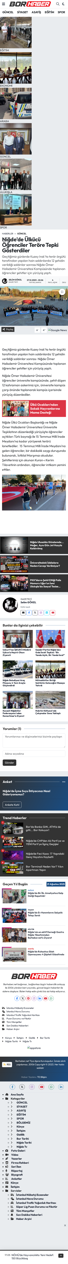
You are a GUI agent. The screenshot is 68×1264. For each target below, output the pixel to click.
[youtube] (41, 1087)
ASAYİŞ (36, 12)
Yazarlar (16, 1158)
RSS (8, 1064)
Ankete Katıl (12, 804)
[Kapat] (66, 1225)
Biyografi (17, 1174)
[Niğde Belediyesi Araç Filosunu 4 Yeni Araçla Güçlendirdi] (18, 669)
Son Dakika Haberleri (17, 1025)
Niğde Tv (27, 1041)
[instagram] (32, 1087)
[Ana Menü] (3, 4)
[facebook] (12, 1087)
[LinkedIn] (39, 998)
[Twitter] (35, 612)
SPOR (61, 12)
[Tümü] (63, 781)
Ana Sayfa (17, 1094)
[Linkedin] (46, 612)
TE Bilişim (42, 1077)
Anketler (16, 1178)
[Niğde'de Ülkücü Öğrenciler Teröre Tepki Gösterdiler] (34, 306)
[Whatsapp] (51, 998)
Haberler (7, 233)
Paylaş (9, 329)
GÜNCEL (7, 12)
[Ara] (58, 4)
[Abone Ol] (57, 329)
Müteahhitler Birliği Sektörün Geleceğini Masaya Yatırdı (50, 683)
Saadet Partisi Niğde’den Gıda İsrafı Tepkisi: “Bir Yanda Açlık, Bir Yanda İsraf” (50, 652)
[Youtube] (52, 612)
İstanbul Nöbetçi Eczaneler (20, 1007)
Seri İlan (16, 1166)
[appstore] (34, 1048)
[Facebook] (29, 612)
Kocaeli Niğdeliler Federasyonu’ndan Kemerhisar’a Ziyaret (13, 713)
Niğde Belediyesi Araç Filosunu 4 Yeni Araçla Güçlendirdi (14, 683)
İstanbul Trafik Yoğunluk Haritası (23, 1015)
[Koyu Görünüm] (63, 4)
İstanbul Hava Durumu (18, 1011)
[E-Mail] (23, 612)
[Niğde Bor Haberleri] (30, 4)
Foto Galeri (18, 1150)
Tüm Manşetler (14, 1021)
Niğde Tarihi (11, 1041)
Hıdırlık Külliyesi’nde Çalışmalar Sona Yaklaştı (48, 712)
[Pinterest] (28, 998)
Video (14, 1154)
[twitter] (22, 1087)
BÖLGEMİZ (23, 1122)
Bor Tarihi (45, 1037)
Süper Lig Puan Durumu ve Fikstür (36, 1206)
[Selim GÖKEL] (10, 604)
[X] (22, 998)
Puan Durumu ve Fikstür (18, 1018)
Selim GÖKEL (28, 602)
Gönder (9, 762)
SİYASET (22, 12)
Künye (8, 1037)
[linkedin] (61, 1087)
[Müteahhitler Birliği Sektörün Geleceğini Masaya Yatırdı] (50, 669)
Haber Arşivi (12, 1029)
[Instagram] (40, 612)
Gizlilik (32, 1037)
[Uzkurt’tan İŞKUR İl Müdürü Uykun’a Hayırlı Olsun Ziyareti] (18, 638)
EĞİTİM (49, 12)
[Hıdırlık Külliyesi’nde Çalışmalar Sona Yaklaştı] (50, 699)
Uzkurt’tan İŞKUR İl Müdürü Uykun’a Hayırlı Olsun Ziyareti (17, 652)
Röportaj (16, 1170)
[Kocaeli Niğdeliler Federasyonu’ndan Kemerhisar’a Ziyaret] (18, 699)
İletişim (20, 1037)
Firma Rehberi (20, 1162)
